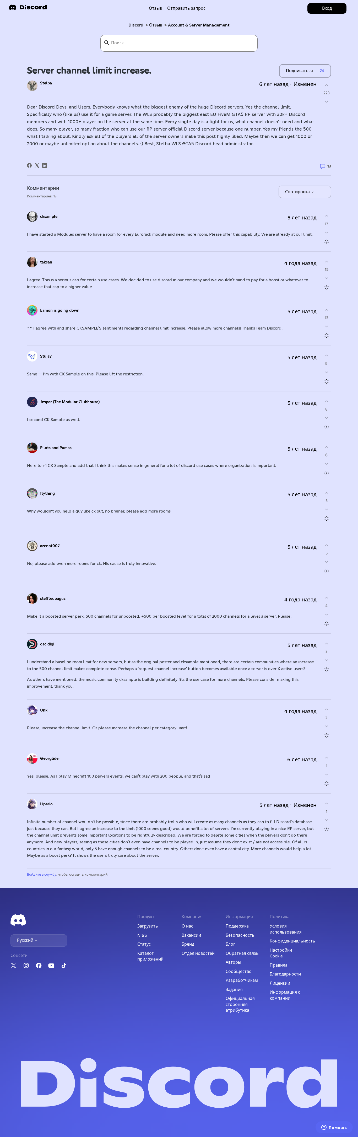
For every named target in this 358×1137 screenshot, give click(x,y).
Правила (279, 965)
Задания (234, 990)
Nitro (142, 935)
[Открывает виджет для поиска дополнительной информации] (334, 1127)
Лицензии (280, 983)
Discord (135, 25)
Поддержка (237, 926)
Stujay (46, 356)
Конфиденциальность (292, 941)
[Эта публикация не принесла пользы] (326, 101)
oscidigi (47, 644)
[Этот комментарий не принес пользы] (326, 232)
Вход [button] (327, 8)
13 (328, 166)
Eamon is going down (59, 310)
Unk (43, 710)
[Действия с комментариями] (326, 241)
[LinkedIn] (44, 165)
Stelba (46, 83)
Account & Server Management (199, 25)
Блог (230, 944)
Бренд (188, 944)
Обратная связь (242, 953)
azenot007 (50, 546)
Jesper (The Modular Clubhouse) (70, 402)
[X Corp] (37, 165)
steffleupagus (53, 599)
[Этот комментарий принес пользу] (326, 215)
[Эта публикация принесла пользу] (326, 85)
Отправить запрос (186, 8)
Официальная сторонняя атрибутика (240, 1004)
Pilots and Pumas (56, 448)
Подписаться (299, 71)
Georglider (50, 759)
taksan (46, 262)
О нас (187, 926)
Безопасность (240, 935)
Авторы (233, 962)
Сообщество (239, 971)
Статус (144, 944)
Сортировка (298, 192)
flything (47, 493)
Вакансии (191, 935)
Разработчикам (242, 980)
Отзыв (155, 8)
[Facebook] (29, 165)
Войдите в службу (41, 874)
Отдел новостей (198, 953)
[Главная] (28, 9)
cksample (48, 217)
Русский (25, 940)
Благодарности (285, 974)
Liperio (46, 804)
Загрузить (147, 926)
